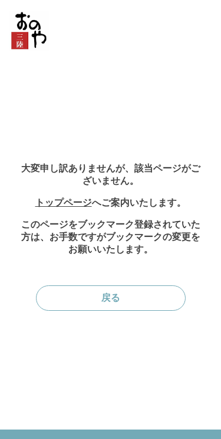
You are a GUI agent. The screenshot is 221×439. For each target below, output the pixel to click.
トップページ (63, 202)
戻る (110, 297)
